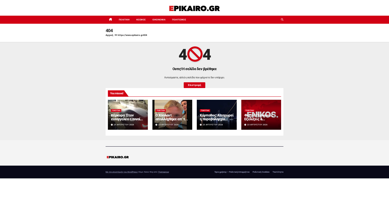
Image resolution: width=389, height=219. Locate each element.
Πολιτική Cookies (261, 172)
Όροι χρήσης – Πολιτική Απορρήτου (232, 172)
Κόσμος (141, 19)
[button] (282, 19)
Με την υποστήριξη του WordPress (122, 172)
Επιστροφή (194, 85)
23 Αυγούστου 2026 (124, 125)
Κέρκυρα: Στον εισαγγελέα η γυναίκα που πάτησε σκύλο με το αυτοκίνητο (127, 121)
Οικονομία (159, 19)
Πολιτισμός (179, 19)
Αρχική (109, 35)
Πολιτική (124, 19)
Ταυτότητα (277, 172)
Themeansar (163, 172)
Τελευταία (116, 110)
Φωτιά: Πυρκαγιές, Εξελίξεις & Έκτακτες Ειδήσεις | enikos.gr (260, 121)
